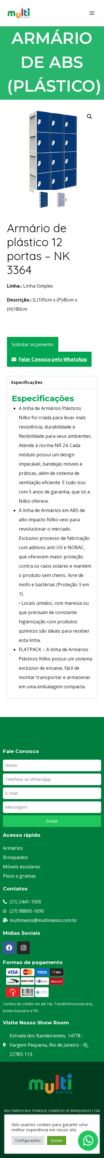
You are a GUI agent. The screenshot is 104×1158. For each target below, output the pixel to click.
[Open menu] (91, 12)
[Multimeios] (21, 13)
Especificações (26, 382)
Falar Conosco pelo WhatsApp (53, 359)
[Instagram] (23, 947)
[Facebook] (9, 947)
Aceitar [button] (57, 1140)
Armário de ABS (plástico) (54, 62)
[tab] (52, 382)
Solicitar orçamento (33, 344)
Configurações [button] (28, 1140)
